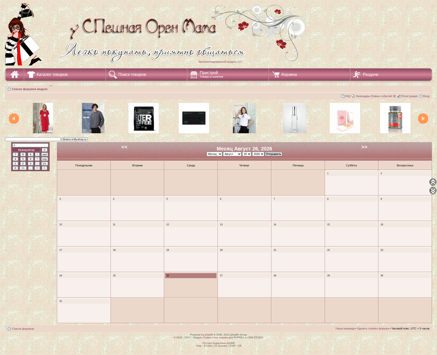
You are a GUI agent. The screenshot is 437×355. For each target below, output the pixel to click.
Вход (426, 96)
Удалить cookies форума (373, 328)
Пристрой (211, 74)
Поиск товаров (132, 74)
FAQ (348, 96)
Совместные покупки (215, 337)
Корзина (289, 74)
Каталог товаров (52, 74)
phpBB (209, 334)
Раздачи (370, 74)
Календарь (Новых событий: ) (376, 96)
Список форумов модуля (29, 89)
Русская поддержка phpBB (219, 343)
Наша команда (345, 328)
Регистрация (409, 96)
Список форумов (23, 328)
